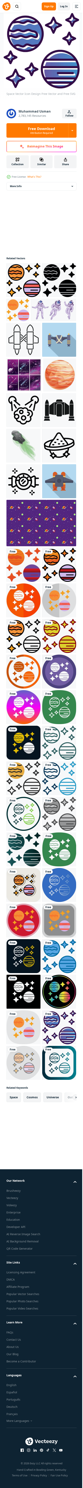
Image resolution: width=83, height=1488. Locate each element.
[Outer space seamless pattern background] (40, 701)
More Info (16, 186)
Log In (64, 6)
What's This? (34, 176)
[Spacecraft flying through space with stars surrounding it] (23, 623)
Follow (69, 115)
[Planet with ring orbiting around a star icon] (23, 588)
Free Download (41, 130)
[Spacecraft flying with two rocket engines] (23, 411)
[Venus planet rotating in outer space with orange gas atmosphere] (22, 480)
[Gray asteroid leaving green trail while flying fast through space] (23, 552)
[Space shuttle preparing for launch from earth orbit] (23, 659)
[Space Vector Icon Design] (23, 280)
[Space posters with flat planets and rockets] (24, 446)
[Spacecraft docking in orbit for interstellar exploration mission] (23, 375)
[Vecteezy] (6, 6)
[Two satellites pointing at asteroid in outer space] (58, 481)
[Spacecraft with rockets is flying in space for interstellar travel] (23, 517)
